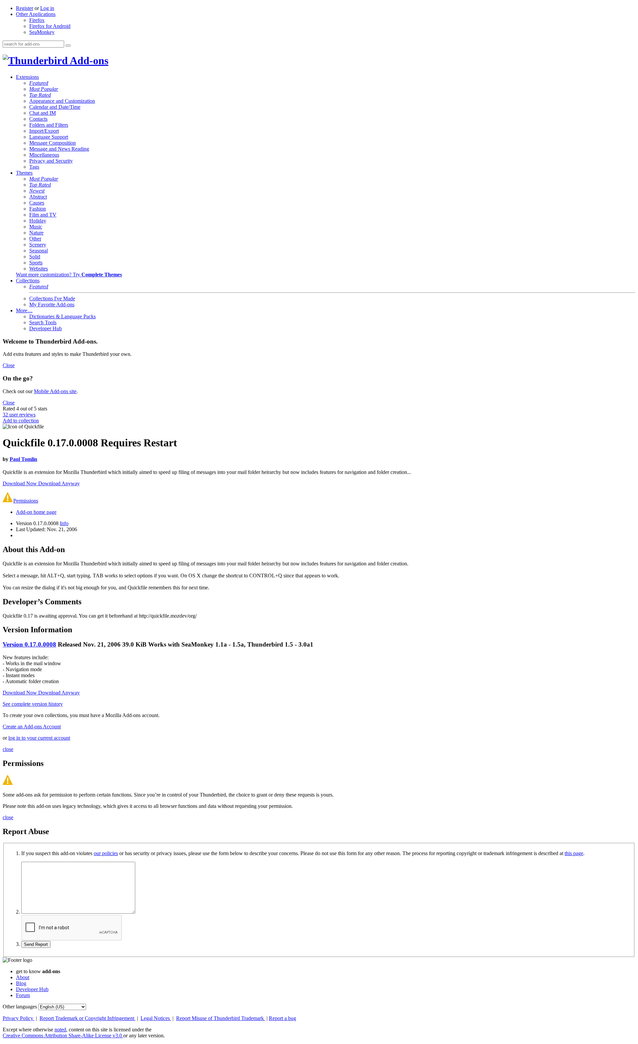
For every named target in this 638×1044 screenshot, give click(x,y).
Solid (34, 256)
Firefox (37, 20)
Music (35, 226)
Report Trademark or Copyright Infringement (88, 1018)
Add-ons (88, 61)
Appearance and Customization (62, 101)
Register (24, 8)
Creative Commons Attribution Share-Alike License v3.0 (63, 1035)
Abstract (38, 197)
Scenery (37, 244)
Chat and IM (42, 113)
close (8, 749)
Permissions (25, 501)
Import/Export (44, 131)
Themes (24, 173)
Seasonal (38, 250)
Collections (28, 280)
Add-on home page (36, 512)
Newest (37, 191)
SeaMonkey (41, 32)
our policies (106, 853)
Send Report (36, 944)
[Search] (68, 46)
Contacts (38, 119)
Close (9, 365)
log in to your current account (39, 738)
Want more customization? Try (69, 274)
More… (24, 310)
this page (574, 853)
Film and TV (42, 215)
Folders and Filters (48, 125)
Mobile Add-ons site (55, 391)
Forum (23, 995)
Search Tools (42, 322)
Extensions (27, 77)
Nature (36, 232)
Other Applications (35, 14)
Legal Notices (156, 1018)
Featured (38, 83)
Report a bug (282, 1018)
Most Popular (43, 89)
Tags (34, 167)
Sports (36, 262)
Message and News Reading (59, 149)
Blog (21, 983)
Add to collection (21, 420)
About (22, 977)
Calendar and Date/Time (54, 107)
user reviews (19, 414)
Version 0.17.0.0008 (29, 644)
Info (64, 523)
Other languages (20, 1006)
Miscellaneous (44, 155)
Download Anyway (59, 483)
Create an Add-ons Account (32, 726)
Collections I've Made (52, 298)
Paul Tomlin (23, 459)
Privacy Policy (19, 1018)
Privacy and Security (51, 161)
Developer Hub (45, 328)
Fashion (37, 209)
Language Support (48, 137)
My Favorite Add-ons (51, 304)
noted (60, 1029)
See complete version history (33, 704)
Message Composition (52, 143)
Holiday (37, 221)
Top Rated (40, 95)
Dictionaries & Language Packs (62, 316)
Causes (36, 203)
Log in (47, 8)
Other (35, 238)
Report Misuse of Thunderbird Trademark (220, 1018)
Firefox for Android (49, 26)
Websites (38, 268)
